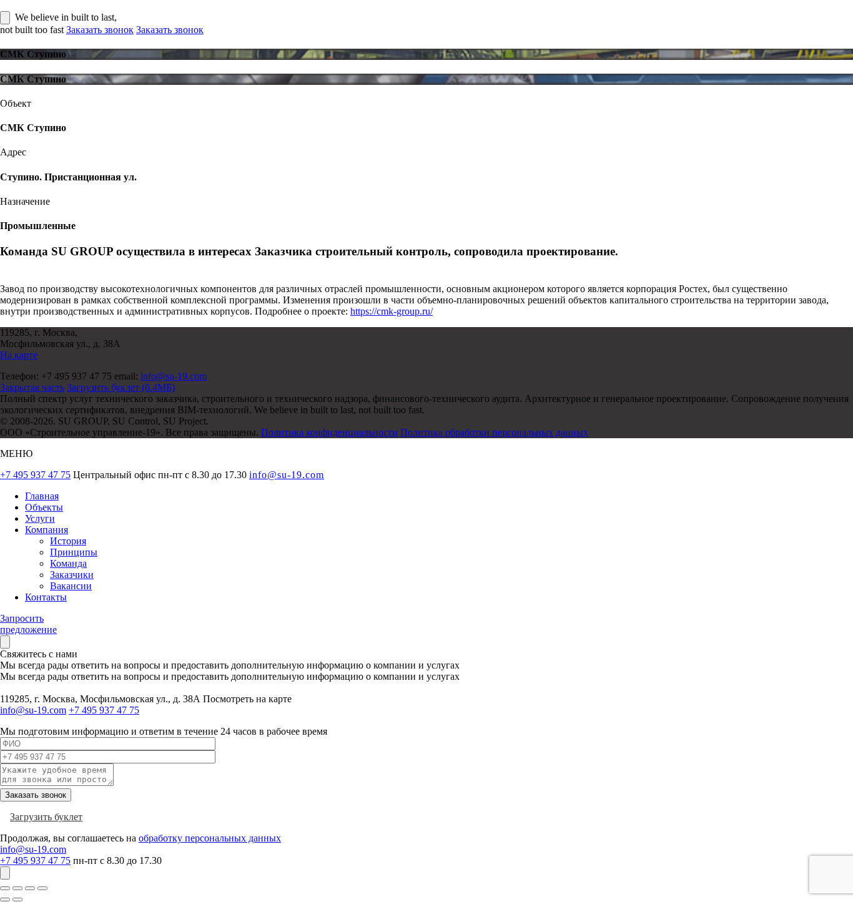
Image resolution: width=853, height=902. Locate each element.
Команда (68, 563)
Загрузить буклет (46, 816)
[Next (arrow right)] (17, 899)
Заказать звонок (100, 29)
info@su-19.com (174, 376)
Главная (42, 496)
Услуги (40, 518)
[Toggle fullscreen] (30, 888)
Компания (46, 529)
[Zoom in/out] (42, 888)
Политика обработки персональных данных (494, 432)
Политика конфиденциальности (329, 432)
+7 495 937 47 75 (35, 474)
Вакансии (71, 586)
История (68, 541)
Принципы (73, 552)
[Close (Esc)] (5, 888)
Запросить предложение (28, 624)
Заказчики (72, 574)
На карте (18, 355)
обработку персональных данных (210, 838)
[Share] (17, 888)
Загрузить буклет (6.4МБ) (121, 387)
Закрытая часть (32, 387)
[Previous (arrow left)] (5, 899)
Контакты (46, 597)
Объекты (44, 507)
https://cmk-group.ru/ (391, 311)
